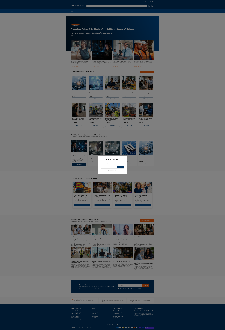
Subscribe (120, 166)
